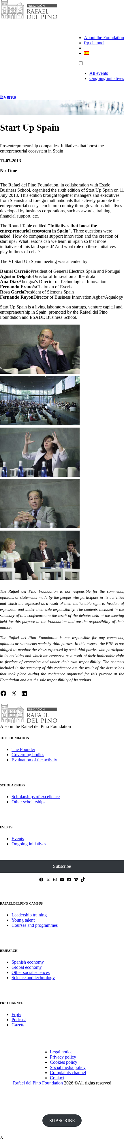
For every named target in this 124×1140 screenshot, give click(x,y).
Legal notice (61, 1051)
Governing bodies (28, 754)
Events (8, 97)
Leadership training (29, 914)
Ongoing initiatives (106, 78)
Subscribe (62, 866)
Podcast (19, 1019)
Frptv (16, 1014)
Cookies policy (63, 1062)
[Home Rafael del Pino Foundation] (29, 18)
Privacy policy (63, 1057)
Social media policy (68, 1067)
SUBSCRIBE (62, 1120)
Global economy (27, 967)
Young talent (23, 920)
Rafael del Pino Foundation (38, 1082)
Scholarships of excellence (36, 796)
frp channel (94, 42)
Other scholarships (28, 801)
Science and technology (33, 977)
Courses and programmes (35, 925)
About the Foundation (104, 37)
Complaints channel (68, 1072)
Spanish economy (28, 962)
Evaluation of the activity (34, 759)
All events (98, 73)
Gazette (18, 1024)
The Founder (23, 749)
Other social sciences (31, 972)
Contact (57, 1077)
